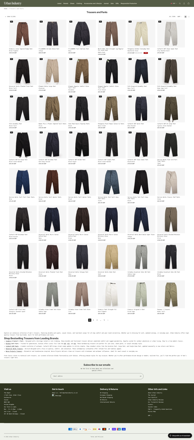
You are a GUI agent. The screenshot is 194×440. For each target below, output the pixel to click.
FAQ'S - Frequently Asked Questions (160, 409)
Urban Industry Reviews (156, 400)
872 (75, 343)
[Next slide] (34, 33)
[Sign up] (140, 376)
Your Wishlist (152, 397)
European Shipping (106, 395)
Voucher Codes (152, 407)
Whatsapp (58, 395)
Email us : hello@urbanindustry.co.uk (64, 393)
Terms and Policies (97, 436)
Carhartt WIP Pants (12, 346)
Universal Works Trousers (14, 349)
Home (5, 8)
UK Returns (103, 400)
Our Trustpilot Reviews (156, 402)
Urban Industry (14, 436)
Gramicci (9, 341)
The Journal (152, 395)
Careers (150, 404)
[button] (179, 16)
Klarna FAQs (152, 411)
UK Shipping (104, 393)
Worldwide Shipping (106, 397)
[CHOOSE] (33, 44)
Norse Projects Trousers (14, 351)
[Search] (180, 3)
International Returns (107, 402)
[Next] (108, 320)
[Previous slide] (12, 33)
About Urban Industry (155, 393)
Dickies (8, 343)
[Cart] (188, 3)
